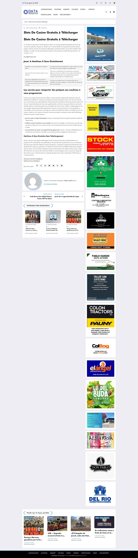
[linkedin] (45, 165)
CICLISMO (75, 9)
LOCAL (30, 518)
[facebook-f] (96, 3)
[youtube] (114, 3)
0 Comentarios (43, 28)
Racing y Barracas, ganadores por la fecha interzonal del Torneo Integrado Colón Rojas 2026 (73, 229)
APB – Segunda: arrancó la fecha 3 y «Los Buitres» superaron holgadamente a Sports (57, 534)
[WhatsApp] (57, 165)
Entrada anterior (47, 194)
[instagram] (110, 3)
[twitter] (41, 165)
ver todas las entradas (50, 184)
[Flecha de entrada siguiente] (82, 196)
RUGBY (55, 15)
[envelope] (49, 165)
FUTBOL (82, 9)
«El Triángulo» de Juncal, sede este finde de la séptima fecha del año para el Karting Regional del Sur (80, 534)
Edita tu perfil (68, 180)
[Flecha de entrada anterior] (24, 196)
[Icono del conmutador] (113, 12)
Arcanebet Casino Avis (30, 57)
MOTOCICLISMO (46, 15)
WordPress (66, 555)
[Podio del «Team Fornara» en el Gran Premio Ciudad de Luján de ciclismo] (32, 216)
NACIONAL (106, 518)
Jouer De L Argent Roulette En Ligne (67, 197)
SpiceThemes (84, 555)
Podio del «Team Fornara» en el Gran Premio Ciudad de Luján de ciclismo (31, 229)
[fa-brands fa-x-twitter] (101, 3)
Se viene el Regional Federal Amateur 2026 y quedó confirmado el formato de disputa (52, 229)
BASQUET (66, 9)
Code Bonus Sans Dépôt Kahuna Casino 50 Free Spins (41, 198)
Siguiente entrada (59, 194)
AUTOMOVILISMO (46, 9)
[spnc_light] (110, 12)
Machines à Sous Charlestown (32, 161)
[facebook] (37, 165)
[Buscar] (106, 11)
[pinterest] (53, 165)
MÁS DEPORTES (65, 15)
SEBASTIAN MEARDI (31, 224)
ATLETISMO (57, 9)
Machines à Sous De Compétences (33, 159)
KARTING (91, 9)
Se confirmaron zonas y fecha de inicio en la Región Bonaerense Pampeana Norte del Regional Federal (104, 531)
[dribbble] (105, 3)
